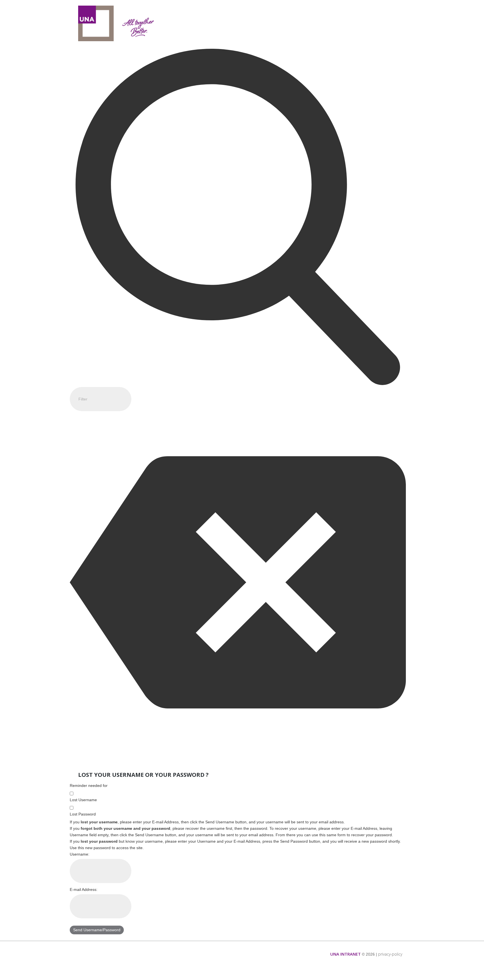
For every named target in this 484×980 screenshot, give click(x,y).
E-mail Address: (83, 889)
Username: (79, 854)
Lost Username (83, 800)
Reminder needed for (89, 785)
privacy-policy (390, 954)
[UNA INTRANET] (116, 23)
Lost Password (83, 814)
